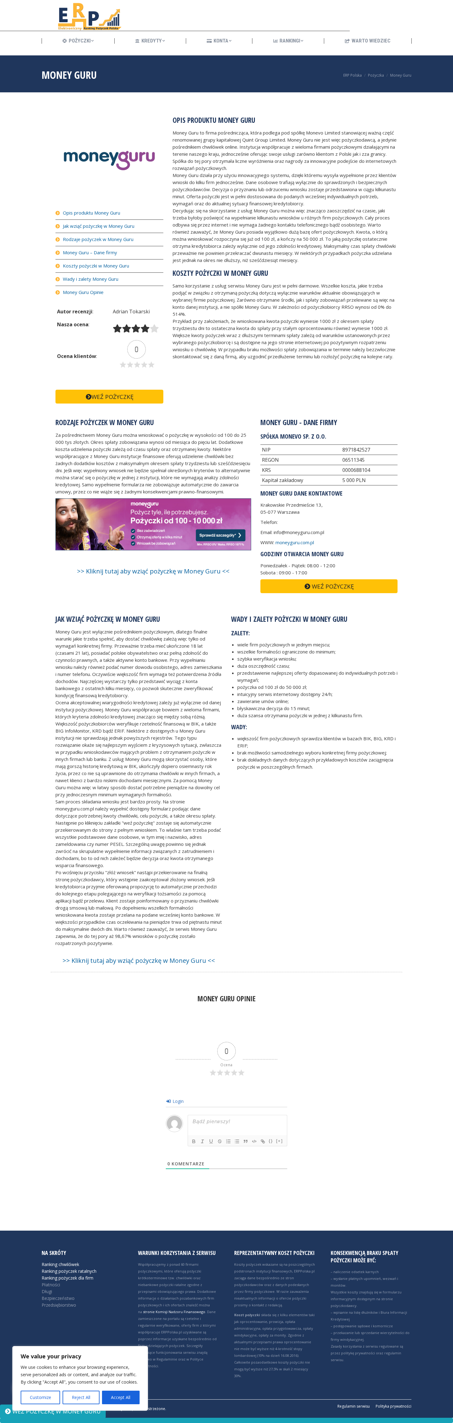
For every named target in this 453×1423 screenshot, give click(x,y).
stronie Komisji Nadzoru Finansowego (174, 1311)
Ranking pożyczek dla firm (67, 1278)
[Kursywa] (202, 1141)
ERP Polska (352, 75)
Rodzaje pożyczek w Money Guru (98, 239)
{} (271, 1141)
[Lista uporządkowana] (228, 1141)
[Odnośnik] (263, 1141)
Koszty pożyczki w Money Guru (96, 266)
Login (177, 1101)
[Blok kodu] (254, 1141)
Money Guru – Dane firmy (90, 252)
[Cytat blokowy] (245, 1141)
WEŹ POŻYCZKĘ (112, 396)
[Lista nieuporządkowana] (237, 1141)
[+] (279, 1141)
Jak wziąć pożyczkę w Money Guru (98, 226)
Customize (40, 1397)
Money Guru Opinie (83, 292)
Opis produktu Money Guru (91, 213)
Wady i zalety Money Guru (90, 279)
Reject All (81, 1397)
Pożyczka (376, 75)
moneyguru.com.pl (294, 542)
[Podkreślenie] (211, 1141)
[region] (80, 1378)
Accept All (120, 1397)
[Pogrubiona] (194, 1141)
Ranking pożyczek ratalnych (69, 1271)
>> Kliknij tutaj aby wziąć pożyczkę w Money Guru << (153, 571)
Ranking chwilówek (60, 1264)
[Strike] (219, 1141)
